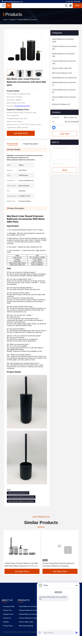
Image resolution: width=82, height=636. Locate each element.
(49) (61, 68)
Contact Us (7, 618)
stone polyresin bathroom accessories (21, 497)
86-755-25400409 (74, 1)
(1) (64, 84)
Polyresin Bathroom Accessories (27, 19)
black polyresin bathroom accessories (21, 501)
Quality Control (8, 614)
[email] (53, 127)
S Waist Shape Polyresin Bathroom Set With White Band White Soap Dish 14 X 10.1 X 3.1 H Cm (21, 564)
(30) (63, 55)
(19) (64, 62)
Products (12, 19)
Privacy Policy (7, 626)
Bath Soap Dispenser (26, 626)
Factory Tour (7, 610)
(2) (63, 91)
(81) (64, 47)
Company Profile (8, 606)
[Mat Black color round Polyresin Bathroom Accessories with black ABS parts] (25, 50)
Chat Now (64, 134)
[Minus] (76, 585)
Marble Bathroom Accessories (29, 614)
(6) (64, 98)
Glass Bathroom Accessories (29, 606)
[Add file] (39, 632)
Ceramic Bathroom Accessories (29, 618)
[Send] (76, 632)
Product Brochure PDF (22, 106)
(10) (62, 73)
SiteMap (6, 622)
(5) (64, 78)
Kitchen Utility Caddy (26, 622)
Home (5, 19)
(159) (63, 40)
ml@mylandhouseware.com (13, 1)
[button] (14, 550)
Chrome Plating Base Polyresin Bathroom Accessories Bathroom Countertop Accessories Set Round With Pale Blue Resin (59, 564)
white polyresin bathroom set (18, 493)
